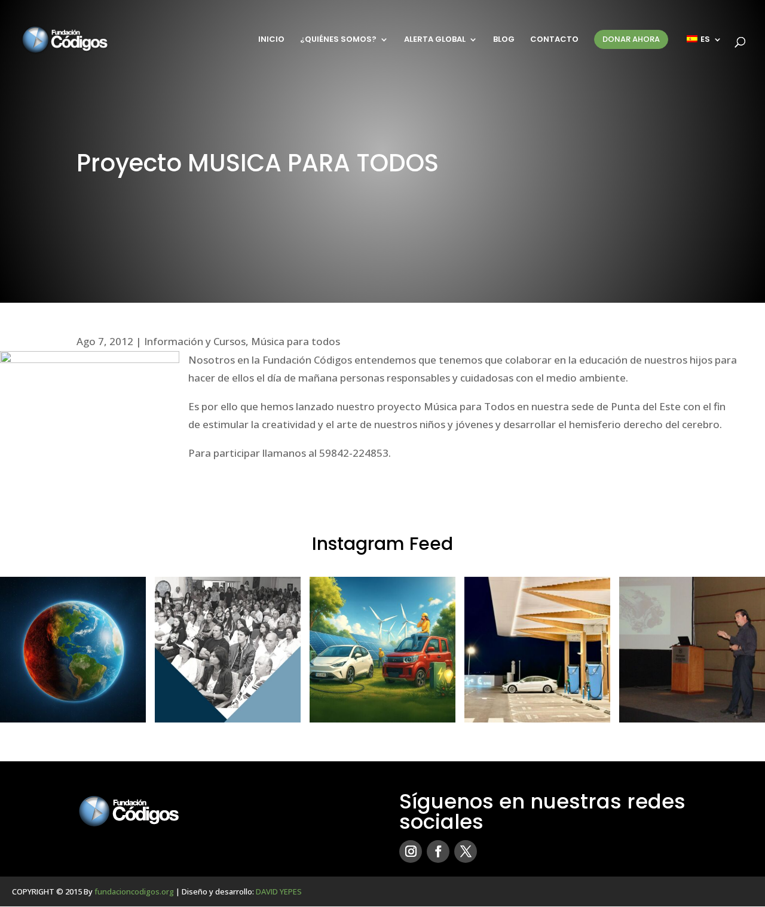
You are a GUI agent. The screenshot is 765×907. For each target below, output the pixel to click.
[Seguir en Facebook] (438, 851)
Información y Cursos (195, 341)
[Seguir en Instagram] (410, 851)
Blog (504, 40)
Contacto (554, 40)
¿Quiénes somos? (338, 40)
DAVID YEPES (279, 891)
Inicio (271, 40)
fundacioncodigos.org (134, 891)
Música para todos (295, 341)
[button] (73, 649)
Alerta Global (435, 40)
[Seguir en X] (465, 851)
